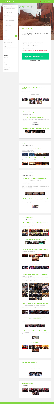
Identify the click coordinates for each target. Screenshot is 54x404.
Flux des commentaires (7, 67)
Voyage (5, 44)
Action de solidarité (27, 173)
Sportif (45, 1)
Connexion (5, 64)
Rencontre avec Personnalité (30, 362)
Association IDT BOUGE (9, 1)
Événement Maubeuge (28, 112)
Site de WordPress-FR (7, 69)
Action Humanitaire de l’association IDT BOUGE (33, 88)
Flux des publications (7, 66)
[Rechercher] (16, 36)
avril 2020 (6, 57)
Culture (41, 1)
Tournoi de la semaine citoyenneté (10, 20)
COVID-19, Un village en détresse (31, 29)
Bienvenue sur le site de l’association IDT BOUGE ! (9, 8)
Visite (23, 143)
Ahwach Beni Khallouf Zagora (8, 10)
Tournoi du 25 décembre (8, 18)
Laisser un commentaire (29, 31)
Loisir (49, 1)
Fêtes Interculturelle (8, 25)
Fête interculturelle (27, 383)
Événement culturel (27, 217)
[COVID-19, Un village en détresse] (35, 17)
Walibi (6, 28)
